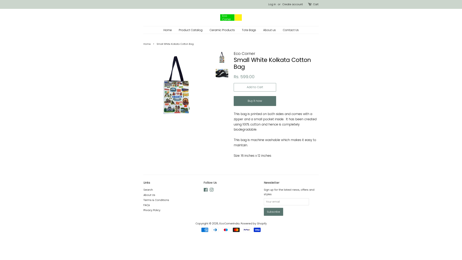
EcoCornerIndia (229, 223)
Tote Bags (249, 30)
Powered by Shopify (254, 223)
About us (269, 30)
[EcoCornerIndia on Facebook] (206, 190)
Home (168, 30)
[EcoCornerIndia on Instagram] (211, 190)
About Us (149, 195)
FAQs (146, 205)
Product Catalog (190, 30)
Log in (272, 4)
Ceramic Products (222, 30)
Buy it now (255, 101)
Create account (292, 4)
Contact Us (291, 30)
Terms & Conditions (156, 200)
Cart (316, 4)
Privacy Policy (151, 210)
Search (148, 190)
